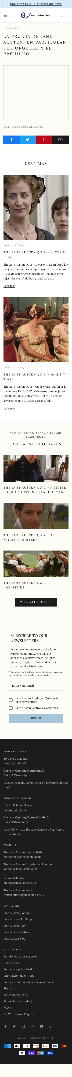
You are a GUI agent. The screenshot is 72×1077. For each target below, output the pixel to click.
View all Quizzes (36, 602)
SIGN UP (36, 718)
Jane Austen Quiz (16, 245)
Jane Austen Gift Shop (17, 919)
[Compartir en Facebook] (11, 139)
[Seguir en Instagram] (23, 1026)
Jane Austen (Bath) (15, 925)
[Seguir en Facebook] (5, 1026)
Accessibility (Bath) (15, 995)
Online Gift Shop (14, 878)
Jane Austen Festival (16, 932)
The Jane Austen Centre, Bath (22, 852)
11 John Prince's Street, (18, 805)
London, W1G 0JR (14, 810)
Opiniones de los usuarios (20, 956)
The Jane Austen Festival (19, 890)
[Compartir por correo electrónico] (60, 139)
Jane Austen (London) (17, 913)
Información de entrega (18, 975)
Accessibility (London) (17, 1001)
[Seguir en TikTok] (50, 1026)
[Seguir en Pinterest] (32, 1026)
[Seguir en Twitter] (14, 1026)
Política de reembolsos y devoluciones (28, 982)
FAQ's (7, 1007)
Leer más (9, 286)
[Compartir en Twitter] (28, 139)
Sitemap (8, 988)
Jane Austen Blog (14, 938)
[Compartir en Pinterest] (44, 139)
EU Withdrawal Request (18, 1014)
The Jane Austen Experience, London (27, 864)
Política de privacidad (17, 969)
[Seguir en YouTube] (41, 1026)
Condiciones (11, 963)
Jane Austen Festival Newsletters (36, 708)
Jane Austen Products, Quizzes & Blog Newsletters (36, 700)
